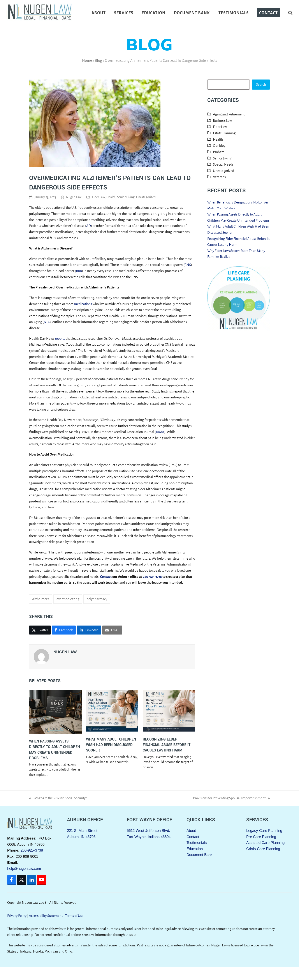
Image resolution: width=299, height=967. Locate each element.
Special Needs (223, 164)
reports (60, 338)
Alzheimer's (40, 599)
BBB (79, 271)
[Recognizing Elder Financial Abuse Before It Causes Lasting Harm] (169, 711)
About (191, 831)
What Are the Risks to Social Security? (58, 798)
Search (261, 84)
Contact (192, 837)
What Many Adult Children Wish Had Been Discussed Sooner (111, 745)
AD (88, 226)
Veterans (219, 177)
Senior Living (126, 197)
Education (194, 849)
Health (111, 197)
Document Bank (199, 855)
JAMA (160, 432)
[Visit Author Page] (41, 656)
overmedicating (67, 599)
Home (87, 60)
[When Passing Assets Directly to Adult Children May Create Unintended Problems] (55, 712)
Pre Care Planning (261, 837)
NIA (47, 322)
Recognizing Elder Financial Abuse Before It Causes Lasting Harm (166, 745)
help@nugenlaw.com (24, 869)
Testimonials (196, 843)
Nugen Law (73, 197)
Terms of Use (74, 916)
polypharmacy (96, 599)
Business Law (222, 120)
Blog (98, 60)
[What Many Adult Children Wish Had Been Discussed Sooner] (112, 711)
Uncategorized (146, 197)
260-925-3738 (32, 851)
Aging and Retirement (229, 114)
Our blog (219, 145)
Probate (218, 152)
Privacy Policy (16, 916)
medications (83, 304)
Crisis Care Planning (263, 849)
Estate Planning (224, 133)
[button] (290, 12)
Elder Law (98, 197)
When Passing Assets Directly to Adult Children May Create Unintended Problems (54, 750)
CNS (188, 265)
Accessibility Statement (46, 916)
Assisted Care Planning (265, 843)
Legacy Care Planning (264, 831)
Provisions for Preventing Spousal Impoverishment (229, 798)
